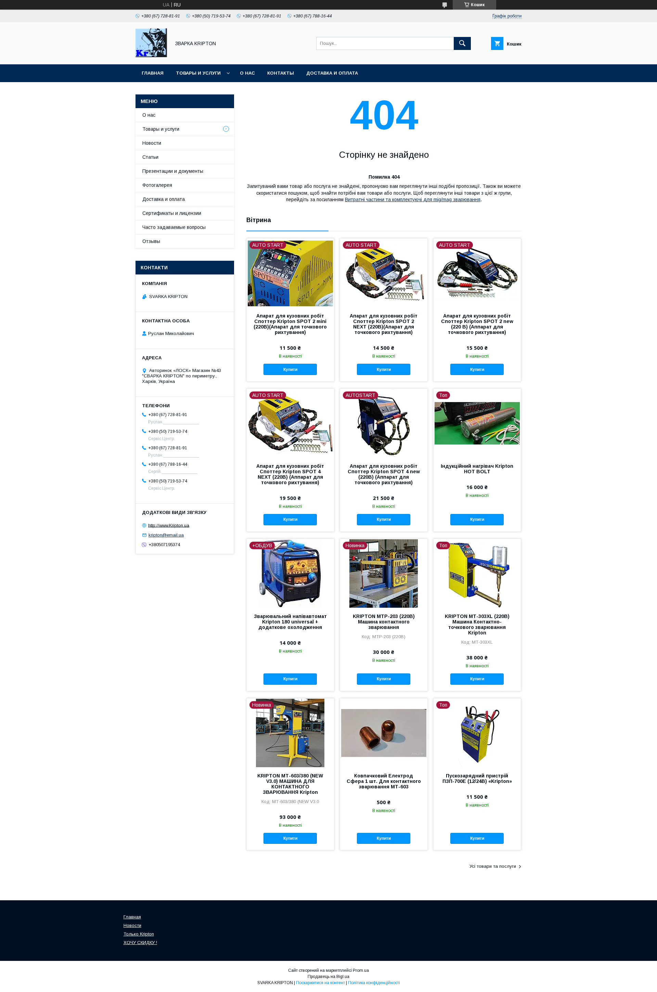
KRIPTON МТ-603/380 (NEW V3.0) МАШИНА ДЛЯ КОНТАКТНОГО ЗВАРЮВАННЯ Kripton (290, 784)
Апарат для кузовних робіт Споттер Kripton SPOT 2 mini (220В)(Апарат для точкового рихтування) (290, 324)
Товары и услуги (198, 73)
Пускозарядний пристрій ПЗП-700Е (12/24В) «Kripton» (477, 778)
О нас (247, 73)
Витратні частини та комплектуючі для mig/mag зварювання (412, 199)
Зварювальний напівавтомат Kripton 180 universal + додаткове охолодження (290, 622)
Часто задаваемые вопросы (174, 227)
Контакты (280, 73)
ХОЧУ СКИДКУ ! (140, 942)
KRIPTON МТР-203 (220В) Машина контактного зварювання (384, 622)
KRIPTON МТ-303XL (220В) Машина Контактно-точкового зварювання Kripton (477, 624)
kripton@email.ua (166, 535)
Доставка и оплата (332, 73)
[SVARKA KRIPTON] (151, 55)
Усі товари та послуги (492, 866)
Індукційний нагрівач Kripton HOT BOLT (477, 468)
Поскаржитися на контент (320, 982)
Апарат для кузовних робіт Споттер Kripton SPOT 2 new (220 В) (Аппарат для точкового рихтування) (477, 324)
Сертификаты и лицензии (171, 213)
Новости (151, 143)
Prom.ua (361, 970)
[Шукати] (462, 43)
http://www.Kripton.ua (168, 525)
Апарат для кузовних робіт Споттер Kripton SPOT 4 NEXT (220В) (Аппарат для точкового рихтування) (290, 474)
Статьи (150, 157)
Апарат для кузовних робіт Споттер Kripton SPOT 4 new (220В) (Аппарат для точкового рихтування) (384, 474)
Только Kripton (139, 934)
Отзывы (151, 241)
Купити (290, 369)
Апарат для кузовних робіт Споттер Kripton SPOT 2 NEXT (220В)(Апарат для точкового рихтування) (383, 324)
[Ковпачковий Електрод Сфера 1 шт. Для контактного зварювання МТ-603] (383, 732)
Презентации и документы (172, 171)
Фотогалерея (157, 185)
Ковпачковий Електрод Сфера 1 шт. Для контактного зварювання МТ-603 (384, 781)
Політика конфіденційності (374, 982)
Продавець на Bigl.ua (328, 976)
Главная (153, 73)
